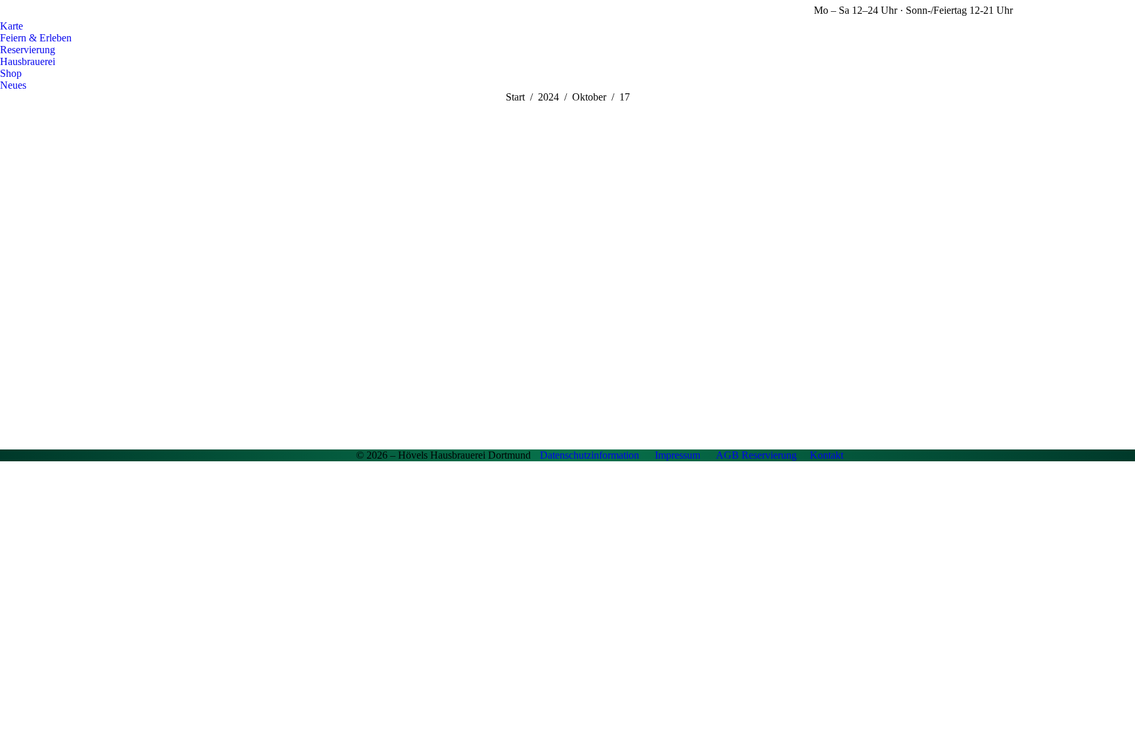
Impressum (677, 455)
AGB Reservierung (756, 455)
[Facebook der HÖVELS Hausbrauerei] (319, 455)
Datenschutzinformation (589, 455)
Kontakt (826, 455)
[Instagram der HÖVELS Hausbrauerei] (342, 455)
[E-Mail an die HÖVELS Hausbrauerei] (295, 455)
